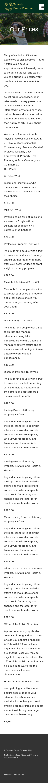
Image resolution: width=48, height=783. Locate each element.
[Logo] (19, 2)
